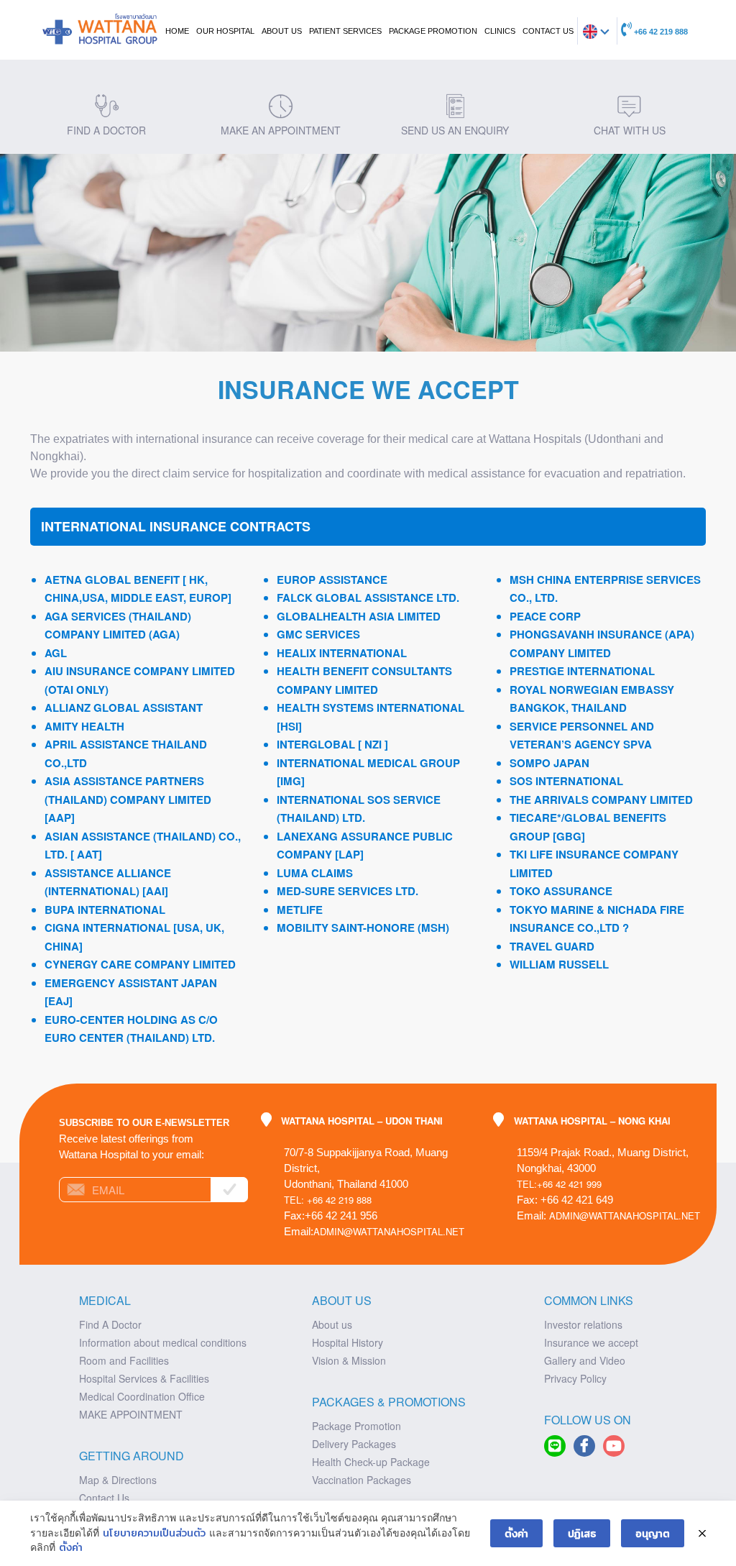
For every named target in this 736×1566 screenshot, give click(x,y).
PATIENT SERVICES (345, 31)
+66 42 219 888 (660, 31)
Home (177, 31)
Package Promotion (433, 31)
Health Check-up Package (371, 1462)
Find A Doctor (110, 1324)
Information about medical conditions (163, 1342)
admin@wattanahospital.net (388, 1231)
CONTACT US (548, 31)
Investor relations (583, 1324)
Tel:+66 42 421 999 (559, 1184)
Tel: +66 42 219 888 (328, 1199)
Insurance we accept (591, 1342)
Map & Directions (118, 1480)
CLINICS (499, 31)
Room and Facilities (124, 1360)
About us (332, 1324)
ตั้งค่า (71, 1547)
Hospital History (347, 1342)
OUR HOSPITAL (225, 31)
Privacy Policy (575, 1378)
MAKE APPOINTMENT (131, 1414)
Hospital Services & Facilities (144, 1378)
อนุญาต (652, 1533)
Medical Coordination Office (142, 1396)
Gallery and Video (584, 1360)
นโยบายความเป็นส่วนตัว (154, 1532)
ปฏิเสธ (582, 1533)
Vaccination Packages (361, 1480)
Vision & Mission (349, 1360)
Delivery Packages (354, 1444)
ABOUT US (282, 31)
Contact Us (104, 1498)
